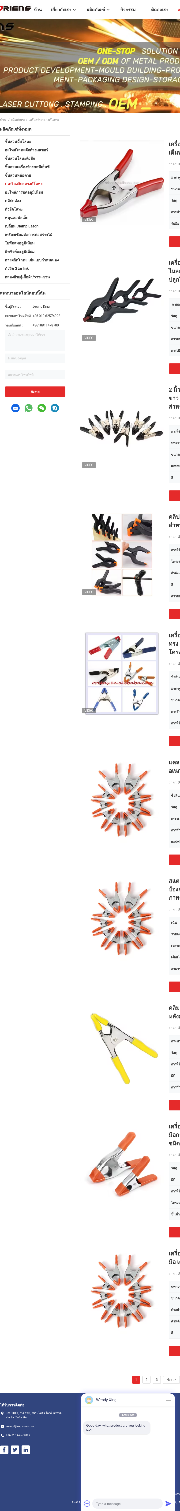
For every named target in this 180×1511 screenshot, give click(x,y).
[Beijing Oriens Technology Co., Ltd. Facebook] (4, 1450)
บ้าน (3, 120)
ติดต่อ (35, 391)
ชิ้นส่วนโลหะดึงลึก (20, 158)
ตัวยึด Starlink (17, 268)
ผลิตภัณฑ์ (18, 120)
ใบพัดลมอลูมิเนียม (20, 243)
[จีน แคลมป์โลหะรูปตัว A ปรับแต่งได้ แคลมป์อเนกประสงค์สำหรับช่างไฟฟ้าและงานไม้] (122, 800)
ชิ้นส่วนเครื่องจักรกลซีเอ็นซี (27, 167)
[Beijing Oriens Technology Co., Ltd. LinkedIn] (26, 1450)
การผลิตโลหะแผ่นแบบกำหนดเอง (32, 260)
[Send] (168, 1503)
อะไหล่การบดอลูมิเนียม (24, 192)
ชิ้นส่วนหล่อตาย (18, 175)
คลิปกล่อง (13, 201)
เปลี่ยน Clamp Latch (21, 226)
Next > (171, 1380)
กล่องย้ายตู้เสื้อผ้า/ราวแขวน (27, 277)
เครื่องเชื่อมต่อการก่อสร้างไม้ (28, 234)
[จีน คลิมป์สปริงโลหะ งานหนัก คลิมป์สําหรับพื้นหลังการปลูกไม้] (122, 1046)
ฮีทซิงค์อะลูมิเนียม (20, 251)
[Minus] (168, 1400)
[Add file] (87, 1503)
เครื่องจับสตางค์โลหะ (25, 184)
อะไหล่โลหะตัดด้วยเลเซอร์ (26, 150)
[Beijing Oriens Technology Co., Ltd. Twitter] (15, 1450)
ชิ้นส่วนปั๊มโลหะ (18, 141)
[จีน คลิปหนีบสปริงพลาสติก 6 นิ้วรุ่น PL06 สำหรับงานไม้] (121, 555)
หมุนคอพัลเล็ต (16, 217)
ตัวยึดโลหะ (14, 209)
